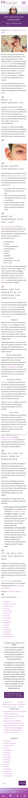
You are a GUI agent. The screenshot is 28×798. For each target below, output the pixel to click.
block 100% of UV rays (18, 511)
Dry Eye (6, 609)
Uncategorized (8, 636)
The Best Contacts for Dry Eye (21, 704)
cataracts (9, 325)
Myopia (6, 627)
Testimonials (8, 634)
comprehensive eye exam (8, 440)
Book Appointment (14, 24)
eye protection (5, 64)
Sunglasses (4, 75)
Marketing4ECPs (13, 789)
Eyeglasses (7, 623)
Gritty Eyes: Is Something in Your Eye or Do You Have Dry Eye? (9, 704)
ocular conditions (6, 316)
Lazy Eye (6, 625)
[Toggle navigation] (24, 3)
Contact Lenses (8, 606)
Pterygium (4, 382)
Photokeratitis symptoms (8, 227)
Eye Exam (7, 616)
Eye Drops (7, 613)
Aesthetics (7, 602)
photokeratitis (10, 109)
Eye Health (10, 591)
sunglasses (10, 402)
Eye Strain (7, 620)
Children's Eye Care (10, 604)
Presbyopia (7, 629)
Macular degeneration (11, 367)
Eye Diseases (8, 611)
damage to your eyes (7, 307)
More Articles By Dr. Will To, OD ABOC (14, 695)
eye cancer (14, 427)
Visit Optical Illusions (7, 581)
